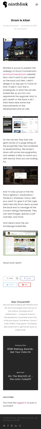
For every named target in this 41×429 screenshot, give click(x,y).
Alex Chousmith (12, 26)
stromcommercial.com (15, 74)
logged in (21, 402)
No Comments (21, 29)
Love (13, 278)
